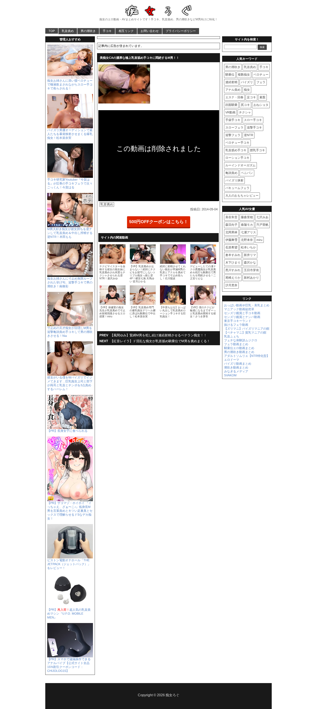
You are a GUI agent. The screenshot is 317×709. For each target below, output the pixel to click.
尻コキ (245, 105)
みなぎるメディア (236, 371)
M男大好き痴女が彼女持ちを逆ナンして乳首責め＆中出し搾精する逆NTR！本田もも (70, 232)
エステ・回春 (234, 97)
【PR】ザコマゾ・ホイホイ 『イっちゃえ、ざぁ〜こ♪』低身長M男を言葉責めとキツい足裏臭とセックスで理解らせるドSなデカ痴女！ (70, 510)
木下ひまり (232, 262)
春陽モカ (247, 224)
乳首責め (68, 31)
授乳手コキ (257, 150)
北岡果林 (231, 232)
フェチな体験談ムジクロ (240, 340)
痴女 (247, 89)
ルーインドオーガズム (240, 165)
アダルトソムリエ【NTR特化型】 (247, 356)
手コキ (107, 31)
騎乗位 (229, 74)
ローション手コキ (237, 157)
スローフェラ (234, 127)
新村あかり (251, 277)
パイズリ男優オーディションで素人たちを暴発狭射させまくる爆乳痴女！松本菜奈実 (70, 134)
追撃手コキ (254, 127)
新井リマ (250, 255)
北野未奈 (247, 240)
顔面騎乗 (231, 105)
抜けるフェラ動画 (236, 324)
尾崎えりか (232, 277)
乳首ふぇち (231, 336)
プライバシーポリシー (181, 31)
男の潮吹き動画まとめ (239, 352)
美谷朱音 (231, 217)
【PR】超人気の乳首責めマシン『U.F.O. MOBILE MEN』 (69, 613)
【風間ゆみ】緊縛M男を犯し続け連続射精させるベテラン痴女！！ (158, 335)
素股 (262, 97)
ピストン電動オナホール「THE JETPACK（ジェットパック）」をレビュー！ (69, 564)
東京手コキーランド (237, 321)
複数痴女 (244, 74)
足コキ (251, 97)
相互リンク (126, 31)
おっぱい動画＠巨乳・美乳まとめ (246, 305)
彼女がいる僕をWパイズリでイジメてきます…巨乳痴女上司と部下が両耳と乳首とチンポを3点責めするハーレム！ (70, 383)
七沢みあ (262, 217)
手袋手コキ (232, 120)
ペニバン (247, 173)
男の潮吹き (88, 31)
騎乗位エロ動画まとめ (239, 348)
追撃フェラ (232, 135)
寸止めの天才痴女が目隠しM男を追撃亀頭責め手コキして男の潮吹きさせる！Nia (70, 331)
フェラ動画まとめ (236, 344)
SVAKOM (230, 375)
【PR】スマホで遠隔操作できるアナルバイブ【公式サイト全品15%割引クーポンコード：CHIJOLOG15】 (69, 664)
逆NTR (248, 135)
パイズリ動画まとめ (237, 363)
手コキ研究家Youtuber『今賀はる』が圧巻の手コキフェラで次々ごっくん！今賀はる (70, 183)
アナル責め (232, 89)
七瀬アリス (248, 232)
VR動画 (230, 112)
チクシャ (245, 112)
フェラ (260, 82)
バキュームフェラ (237, 188)
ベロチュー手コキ (237, 142)
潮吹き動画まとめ (236, 367)
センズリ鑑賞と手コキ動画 (242, 313)
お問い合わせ (150, 31)
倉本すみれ (232, 255)
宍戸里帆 (262, 224)
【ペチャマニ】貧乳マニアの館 (245, 332)
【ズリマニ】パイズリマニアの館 (246, 328)
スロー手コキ (253, 120)
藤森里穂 (247, 217)
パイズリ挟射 (234, 180)
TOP (52, 31)
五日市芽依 (251, 270)
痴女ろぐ (172, 695)
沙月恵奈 (231, 285)
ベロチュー (260, 74)
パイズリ (247, 82)
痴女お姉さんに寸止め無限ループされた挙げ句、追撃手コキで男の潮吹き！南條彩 (70, 282)
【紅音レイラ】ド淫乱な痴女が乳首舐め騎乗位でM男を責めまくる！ (160, 341)
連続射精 (231, 82)
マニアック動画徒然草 (239, 309)
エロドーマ (231, 359)
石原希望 (231, 247)
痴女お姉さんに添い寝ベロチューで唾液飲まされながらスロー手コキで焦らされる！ (70, 84)
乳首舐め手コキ (235, 150)
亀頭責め (231, 173)
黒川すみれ (232, 270)
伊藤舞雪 (231, 240)
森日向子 (231, 224)
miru (259, 240)
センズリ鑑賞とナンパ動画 (242, 317)
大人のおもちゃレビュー (242, 195)
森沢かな (250, 262)
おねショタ (260, 105)
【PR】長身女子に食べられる (67, 430)
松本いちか (248, 247)
